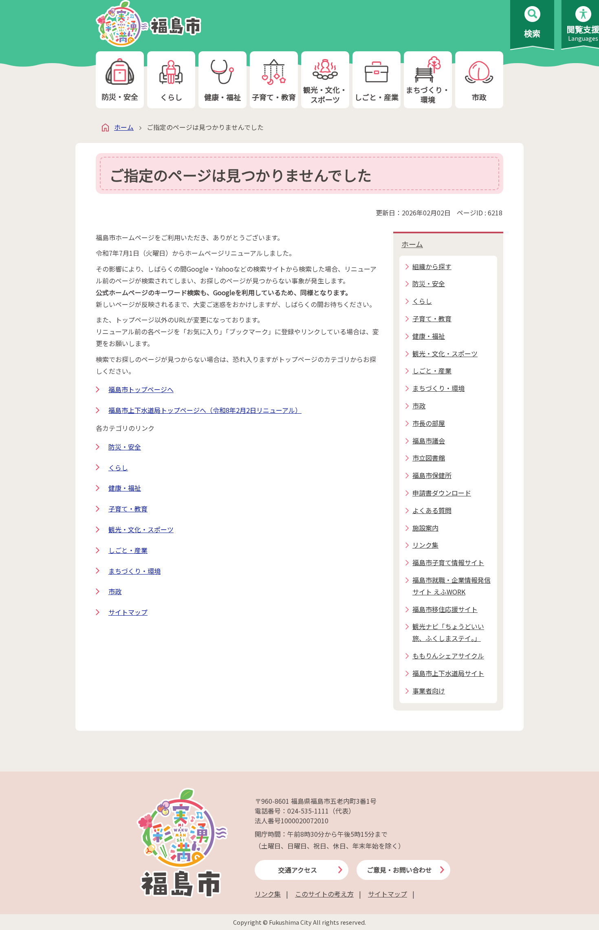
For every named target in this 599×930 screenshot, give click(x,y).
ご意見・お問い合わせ (399, 870)
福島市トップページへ (141, 389)
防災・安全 (119, 96)
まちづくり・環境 (428, 94)
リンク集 (268, 894)
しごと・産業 (377, 97)
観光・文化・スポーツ (325, 94)
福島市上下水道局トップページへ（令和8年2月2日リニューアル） (205, 410)
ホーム (124, 127)
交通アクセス (297, 870)
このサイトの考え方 (324, 894)
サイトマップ (128, 612)
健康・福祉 (222, 97)
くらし (171, 97)
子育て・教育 (274, 97)
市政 (479, 97)
